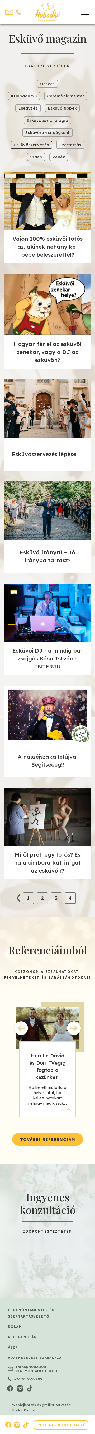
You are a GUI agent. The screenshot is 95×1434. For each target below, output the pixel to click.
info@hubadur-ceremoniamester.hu (36, 1368)
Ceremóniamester (65, 95)
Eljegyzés (28, 108)
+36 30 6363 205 (28, 1379)
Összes (47, 83)
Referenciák (22, 1337)
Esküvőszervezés (31, 144)
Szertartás (70, 144)
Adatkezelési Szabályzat (36, 1358)
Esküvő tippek (62, 108)
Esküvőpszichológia (47, 120)
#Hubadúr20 (24, 95)
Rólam (15, 1327)
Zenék (59, 156)
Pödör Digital (23, 1410)
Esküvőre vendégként (47, 132)
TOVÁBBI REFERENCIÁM (47, 1139)
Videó (36, 156)
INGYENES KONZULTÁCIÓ (61, 1425)
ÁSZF (13, 1347)
